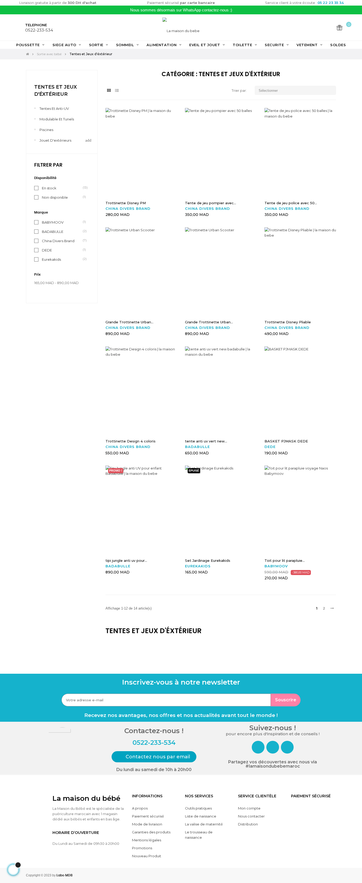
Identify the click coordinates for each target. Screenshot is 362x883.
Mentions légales (146, 840)
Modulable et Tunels (56, 119)
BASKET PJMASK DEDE (286, 441)
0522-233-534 (39, 30)
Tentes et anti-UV (54, 108)
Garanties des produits (151, 832)
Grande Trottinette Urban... (129, 322)
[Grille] (108, 90)
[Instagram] (272, 747)
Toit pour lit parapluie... (284, 560)
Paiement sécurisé (148, 816)
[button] (154, 756)
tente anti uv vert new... (206, 441)
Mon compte (249, 808)
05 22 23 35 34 (330, 3)
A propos (140, 808)
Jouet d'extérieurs (55, 140)
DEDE (47, 249)
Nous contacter (251, 816)
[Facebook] (258, 747)
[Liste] (116, 90)
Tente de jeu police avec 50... (290, 203)
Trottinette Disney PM (125, 203)
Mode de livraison (147, 824)
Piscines (46, 130)
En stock (49, 187)
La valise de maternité (204, 824)
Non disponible (55, 197)
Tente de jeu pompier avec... (210, 203)
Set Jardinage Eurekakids (207, 560)
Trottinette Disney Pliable (287, 322)
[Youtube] (287, 747)
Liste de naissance (200, 816)
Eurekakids (51, 259)
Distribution (248, 824)
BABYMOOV (53, 222)
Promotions (142, 848)
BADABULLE (52, 231)
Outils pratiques (198, 808)
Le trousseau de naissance (199, 834)
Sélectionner (296, 90)
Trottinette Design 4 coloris (130, 441)
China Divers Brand (58, 240)
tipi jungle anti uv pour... (126, 560)
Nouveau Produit (146, 856)
